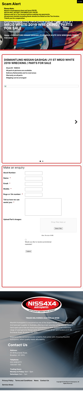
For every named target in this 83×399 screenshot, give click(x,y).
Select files (58, 228)
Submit (28, 251)
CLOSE (80, 1)
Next (75, 122)
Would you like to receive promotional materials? (38, 243)
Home (6, 35)
